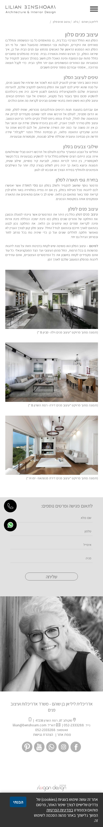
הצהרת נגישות (42, 734)
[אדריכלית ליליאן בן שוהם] (30, 14)
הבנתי (18, 802)
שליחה (51, 576)
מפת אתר (64, 734)
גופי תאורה (30, 185)
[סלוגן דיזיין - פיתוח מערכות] (51, 789)
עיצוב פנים (90, 214)
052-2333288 (74, 725)
